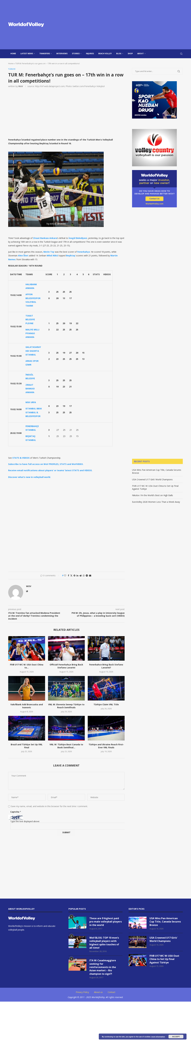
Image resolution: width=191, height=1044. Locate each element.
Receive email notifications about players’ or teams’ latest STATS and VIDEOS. (50, 470)
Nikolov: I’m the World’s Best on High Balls (152, 495)
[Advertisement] (125, 25)
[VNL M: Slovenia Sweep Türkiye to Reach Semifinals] (66, 688)
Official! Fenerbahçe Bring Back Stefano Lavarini (66, 666)
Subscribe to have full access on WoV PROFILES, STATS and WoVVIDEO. (45, 464)
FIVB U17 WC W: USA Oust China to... (26, 666)
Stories (76, 53)
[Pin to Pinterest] (74, 575)
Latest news (26, 53)
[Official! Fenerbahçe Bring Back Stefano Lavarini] (66, 648)
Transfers (44, 53)
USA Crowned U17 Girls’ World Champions (152, 479)
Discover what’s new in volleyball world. (29, 477)
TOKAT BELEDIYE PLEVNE (30, 319)
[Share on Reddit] (81, 575)
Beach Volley (105, 53)
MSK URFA (31, 402)
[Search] (181, 53)
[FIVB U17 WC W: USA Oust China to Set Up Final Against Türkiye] (26, 648)
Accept (176, 1036)
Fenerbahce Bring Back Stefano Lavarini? (106, 666)
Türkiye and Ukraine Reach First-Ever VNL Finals (106, 746)
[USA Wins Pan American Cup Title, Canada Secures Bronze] (138, 923)
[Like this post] (65, 575)
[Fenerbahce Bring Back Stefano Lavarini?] (106, 648)
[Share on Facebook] (68, 575)
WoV (20, 86)
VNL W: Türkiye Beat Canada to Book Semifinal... (66, 746)
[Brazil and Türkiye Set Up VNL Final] (26, 728)
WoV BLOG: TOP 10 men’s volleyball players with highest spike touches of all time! (104, 942)
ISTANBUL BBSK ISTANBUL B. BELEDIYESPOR (34, 412)
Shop (130, 53)
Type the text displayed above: (25, 821)
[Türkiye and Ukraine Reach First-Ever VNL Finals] (106, 728)
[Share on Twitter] (71, 575)
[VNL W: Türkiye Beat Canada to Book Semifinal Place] (66, 728)
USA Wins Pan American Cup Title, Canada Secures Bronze (165, 922)
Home (13, 53)
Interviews (61, 53)
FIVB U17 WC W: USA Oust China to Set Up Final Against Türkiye (164, 959)
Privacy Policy (82, 992)
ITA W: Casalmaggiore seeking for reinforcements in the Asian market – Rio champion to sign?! (102, 967)
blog (118, 53)
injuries (90, 53)
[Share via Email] (90, 575)
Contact (111, 992)
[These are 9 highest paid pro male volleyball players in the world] (77, 923)
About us (98, 992)
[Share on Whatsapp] (84, 575)
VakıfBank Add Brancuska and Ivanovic (26, 706)
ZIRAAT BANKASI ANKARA (30, 388)
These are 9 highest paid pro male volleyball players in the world (105, 922)
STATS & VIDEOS (21, 457)
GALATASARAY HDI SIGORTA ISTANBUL (33, 351)
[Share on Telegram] (87, 575)
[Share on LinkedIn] (77, 575)
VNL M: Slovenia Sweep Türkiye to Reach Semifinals (66, 706)
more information (158, 1036)
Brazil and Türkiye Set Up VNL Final (27, 746)
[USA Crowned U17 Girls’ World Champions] (138, 942)
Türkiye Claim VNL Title (106, 704)
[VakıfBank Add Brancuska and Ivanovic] (26, 688)
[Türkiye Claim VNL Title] (106, 688)
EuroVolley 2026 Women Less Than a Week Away (156, 501)
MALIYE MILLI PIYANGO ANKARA (32, 333)
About (140, 53)
